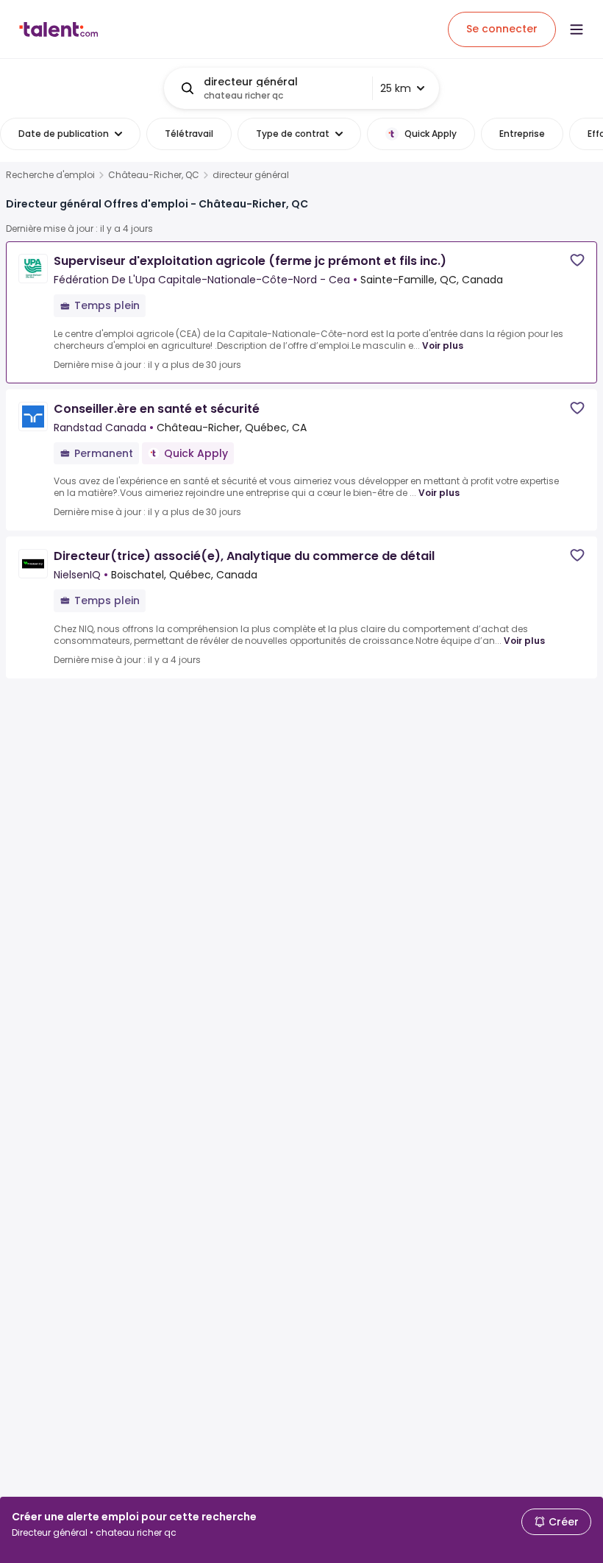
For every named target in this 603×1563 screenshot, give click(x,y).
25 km (395, 88)
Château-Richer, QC (153, 175)
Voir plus (442, 345)
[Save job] (577, 260)
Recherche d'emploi (50, 175)
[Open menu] (576, 29)
